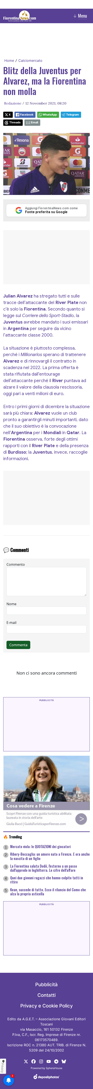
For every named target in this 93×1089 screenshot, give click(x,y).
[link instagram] (41, 1061)
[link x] (26, 1061)
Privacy (2, 1068)
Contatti (46, 995)
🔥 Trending (12, 836)
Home (9, 60)
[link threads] (64, 1061)
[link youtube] (48, 1061)
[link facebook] (33, 1061)
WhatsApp (50, 114)
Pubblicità (46, 984)
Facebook (26, 114)
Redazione (12, 103)
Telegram (72, 114)
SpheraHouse (54, 1068)
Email (34, 122)
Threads (15, 122)
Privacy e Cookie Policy (46, 1006)
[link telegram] (56, 1061)
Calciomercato (30, 60)
